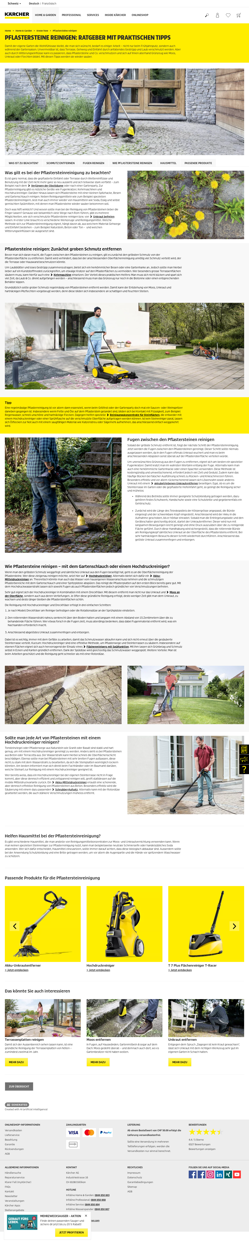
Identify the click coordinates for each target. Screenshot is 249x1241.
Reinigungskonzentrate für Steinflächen (135, 415)
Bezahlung (11, 1139)
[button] (14, 926)
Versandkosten (13, 1130)
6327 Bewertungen (199, 1144)
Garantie (10, 1144)
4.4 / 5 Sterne (196, 1139)
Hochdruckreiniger (100, 576)
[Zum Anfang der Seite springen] (239, 1233)
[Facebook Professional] (201, 1174)
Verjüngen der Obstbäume (47, 185)
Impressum (133, 1172)
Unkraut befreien (103, 216)
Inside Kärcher (115, 15)
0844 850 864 (92, 1204)
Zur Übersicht (19, 1086)
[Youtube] (237, 1174)
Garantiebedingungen (140, 1182)
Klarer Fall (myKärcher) (18, 1182)
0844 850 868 (98, 1199)
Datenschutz (134, 1177)
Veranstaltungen (14, 1200)
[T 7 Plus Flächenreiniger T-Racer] (206, 924)
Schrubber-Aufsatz (66, 789)
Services (93, 15)
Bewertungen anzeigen (202, 1149)
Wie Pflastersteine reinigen (132, 163)
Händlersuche (13, 1172)
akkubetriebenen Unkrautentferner (176, 483)
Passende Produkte (198, 163)
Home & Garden (45, 15)
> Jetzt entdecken (16, 970)
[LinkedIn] (219, 1174)
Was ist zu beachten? (23, 163)
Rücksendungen (14, 1149)
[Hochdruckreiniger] (124, 924)
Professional (71, 15)
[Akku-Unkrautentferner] (43, 924)
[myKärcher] (217, 15)
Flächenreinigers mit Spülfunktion (108, 646)
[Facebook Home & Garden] (192, 1174)
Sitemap (132, 1186)
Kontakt (9, 1191)
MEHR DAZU (16, 1062)
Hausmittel (168, 163)
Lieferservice (12, 1135)
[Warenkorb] (238, 15)
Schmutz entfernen (60, 163)
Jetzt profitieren (71, 1232)
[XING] (228, 1174)
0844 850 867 (102, 1209)
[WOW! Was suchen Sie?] (206, 15)
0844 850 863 (102, 1195)
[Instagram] (210, 1174)
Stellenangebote (14, 1210)
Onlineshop (140, 15)
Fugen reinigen (93, 163)
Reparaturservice (15, 1177)
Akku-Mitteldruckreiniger (71, 782)
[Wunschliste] (228, 15)
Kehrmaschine (62, 275)
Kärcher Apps (12, 1205)
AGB (7, 1153)
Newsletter (11, 1196)
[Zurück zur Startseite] (18, 15)
